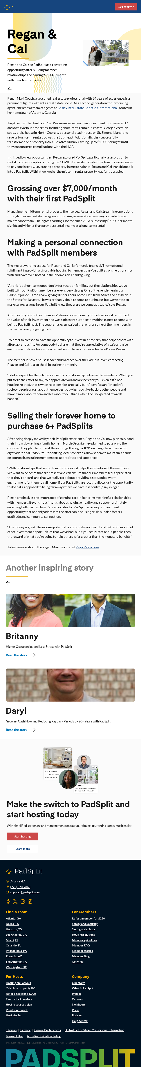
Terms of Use (14, 1036)
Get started (126, 7)
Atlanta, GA (17, 881)
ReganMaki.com (87, 547)
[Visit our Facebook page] (8, 901)
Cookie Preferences (47, 1030)
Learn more (22, 848)
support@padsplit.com (24, 892)
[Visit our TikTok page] (30, 901)
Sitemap (11, 1030)
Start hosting (22, 836)
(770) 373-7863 (20, 886)
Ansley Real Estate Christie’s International (87, 108)
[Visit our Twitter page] (15, 901)
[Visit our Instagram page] (23, 901)
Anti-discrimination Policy (44, 1036)
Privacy (25, 1030)
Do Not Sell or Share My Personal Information (94, 1030)
